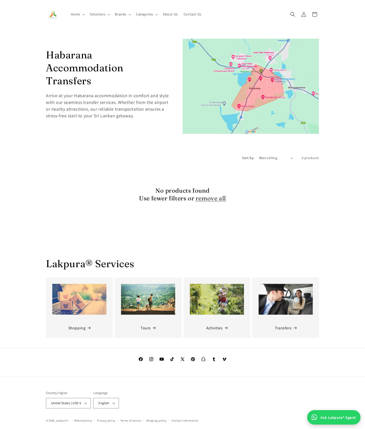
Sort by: (248, 158)
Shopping (77, 328)
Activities (214, 328)
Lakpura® (62, 420)
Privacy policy (106, 420)
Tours (146, 328)
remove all (211, 198)
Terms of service (130, 420)
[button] (77, 14)
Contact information (185, 420)
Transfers (283, 328)
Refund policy (83, 420)
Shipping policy (156, 420)
